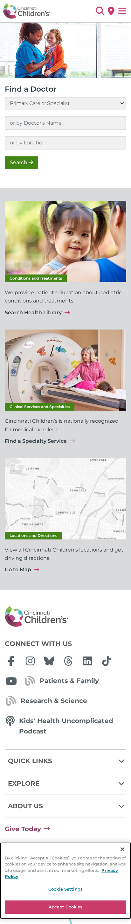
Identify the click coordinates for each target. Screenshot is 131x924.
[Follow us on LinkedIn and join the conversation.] (87, 661)
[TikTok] (106, 661)
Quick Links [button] (30, 761)
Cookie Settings (65, 889)
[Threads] (68, 661)
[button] (100, 11)
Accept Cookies (66, 906)
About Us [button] (25, 806)
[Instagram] (30, 661)
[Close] (122, 849)
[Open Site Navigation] (122, 11)
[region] (65, 880)
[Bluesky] (49, 661)
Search (19, 162)
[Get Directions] (111, 11)
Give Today (23, 829)
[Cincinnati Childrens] (65, 617)
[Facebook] (11, 661)
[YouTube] (11, 681)
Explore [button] (23, 783)
